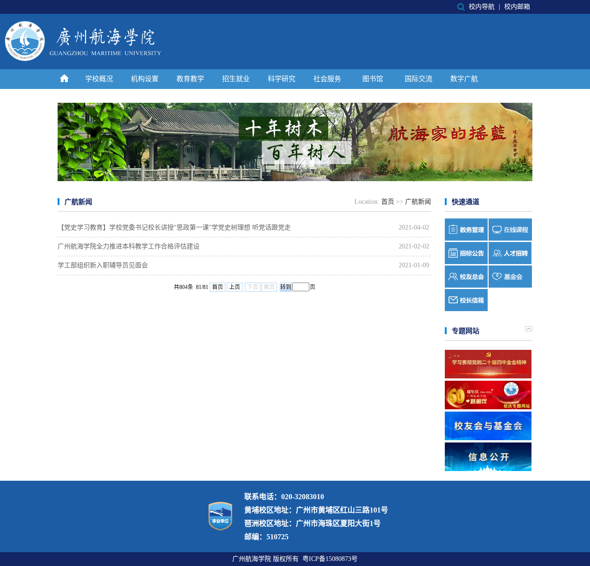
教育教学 (190, 79)
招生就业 (236, 79)
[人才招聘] (510, 262)
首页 (387, 201)
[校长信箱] (466, 309)
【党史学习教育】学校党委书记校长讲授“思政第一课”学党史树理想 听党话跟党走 (174, 227)
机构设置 (145, 79)
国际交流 (418, 79)
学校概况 (99, 79)
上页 (234, 287)
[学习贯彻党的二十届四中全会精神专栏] (488, 364)
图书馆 (372, 79)
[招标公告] (466, 262)
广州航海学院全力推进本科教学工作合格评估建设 (129, 246)
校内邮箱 (517, 6)
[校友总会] (466, 285)
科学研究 (281, 79)
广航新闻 (418, 201)
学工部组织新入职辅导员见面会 (103, 265)
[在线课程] (510, 238)
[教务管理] (466, 238)
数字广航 (464, 79)
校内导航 (482, 6)
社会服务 (327, 79)
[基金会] (510, 285)
